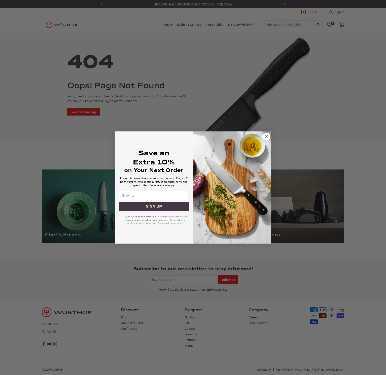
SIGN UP (154, 206)
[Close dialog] (266, 136)
